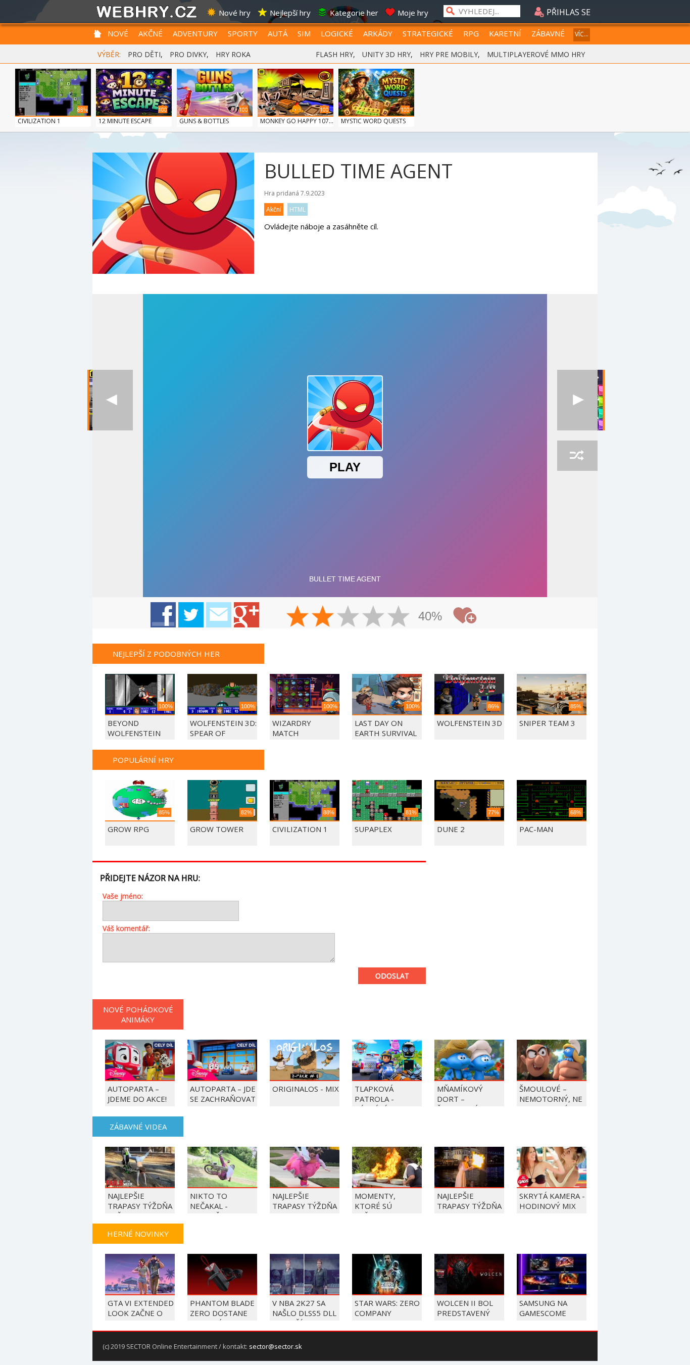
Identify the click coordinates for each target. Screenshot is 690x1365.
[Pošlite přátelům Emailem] (218, 614)
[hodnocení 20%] (298, 617)
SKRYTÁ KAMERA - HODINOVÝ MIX (552, 1201)
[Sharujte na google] (246, 614)
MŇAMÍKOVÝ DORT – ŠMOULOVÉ (460, 1099)
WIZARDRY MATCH (291, 728)
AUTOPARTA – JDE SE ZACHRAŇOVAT (223, 1094)
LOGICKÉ (337, 33)
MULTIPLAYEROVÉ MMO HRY (536, 54)
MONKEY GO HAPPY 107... (296, 121)
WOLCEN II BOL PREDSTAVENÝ (465, 1308)
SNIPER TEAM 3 (547, 723)
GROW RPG (128, 829)
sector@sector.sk (275, 1346)
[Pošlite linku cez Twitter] (191, 614)
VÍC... (581, 34)
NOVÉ (118, 33)
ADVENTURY (195, 33)
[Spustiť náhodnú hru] (577, 456)
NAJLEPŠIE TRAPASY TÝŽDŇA (469, 1201)
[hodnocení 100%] (399, 617)
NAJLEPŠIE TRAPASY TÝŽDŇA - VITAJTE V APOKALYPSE (304, 1211)
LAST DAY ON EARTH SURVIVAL (386, 728)
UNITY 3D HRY (386, 54)
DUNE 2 (451, 829)
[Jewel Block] (577, 400)
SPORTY (243, 33)
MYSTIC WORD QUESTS (373, 121)
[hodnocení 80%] (373, 617)
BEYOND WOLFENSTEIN (134, 728)
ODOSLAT (392, 976)
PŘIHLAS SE (567, 12)
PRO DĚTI (144, 54)
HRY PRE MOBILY (449, 54)
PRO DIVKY (188, 54)
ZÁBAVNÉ (548, 33)
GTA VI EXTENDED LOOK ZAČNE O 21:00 (141, 1313)
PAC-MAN (536, 829)
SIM (304, 33)
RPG (471, 33)
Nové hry (235, 13)
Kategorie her (354, 13)
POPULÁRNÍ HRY (143, 760)
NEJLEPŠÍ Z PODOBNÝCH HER (166, 654)
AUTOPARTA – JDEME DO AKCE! (137, 1094)
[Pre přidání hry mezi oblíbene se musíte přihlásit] (464, 615)
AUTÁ (277, 33)
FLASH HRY (334, 54)
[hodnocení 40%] (323, 617)
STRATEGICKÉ (428, 33)
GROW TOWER (216, 829)
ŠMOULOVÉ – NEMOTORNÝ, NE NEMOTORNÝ (550, 1099)
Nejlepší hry (290, 13)
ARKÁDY (377, 33)
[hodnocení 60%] (348, 617)
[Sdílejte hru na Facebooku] (163, 614)
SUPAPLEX (373, 829)
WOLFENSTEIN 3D (469, 723)
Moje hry (413, 13)
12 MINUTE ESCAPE (125, 121)
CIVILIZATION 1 (39, 121)
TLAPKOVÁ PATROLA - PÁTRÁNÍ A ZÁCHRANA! (375, 1104)
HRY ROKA (233, 54)
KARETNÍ (505, 33)
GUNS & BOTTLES (204, 121)
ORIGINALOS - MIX (305, 1089)
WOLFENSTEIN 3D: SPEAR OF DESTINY (223, 733)
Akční (273, 209)
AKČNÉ (150, 33)
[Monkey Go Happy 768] (112, 400)
